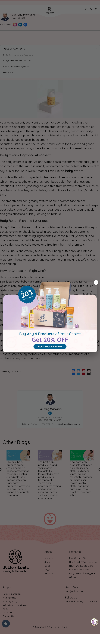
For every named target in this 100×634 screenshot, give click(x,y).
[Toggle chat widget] (94, 622)
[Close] (96, 282)
